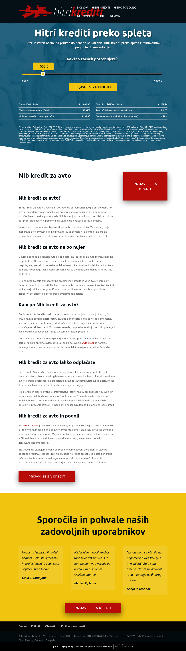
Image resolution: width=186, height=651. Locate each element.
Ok (116, 646)
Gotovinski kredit (90, 16)
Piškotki (36, 626)
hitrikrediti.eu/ (29, 636)
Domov (82, 7)
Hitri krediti (101, 7)
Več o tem (128, 646)
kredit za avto (31, 425)
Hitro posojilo (125, 7)
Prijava (114, 16)
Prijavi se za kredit (47, 476)
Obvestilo (51, 626)
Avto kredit (88, 342)
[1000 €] (43, 74)
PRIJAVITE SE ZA (93, 87)
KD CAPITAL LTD (97, 636)
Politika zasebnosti (73, 626)
